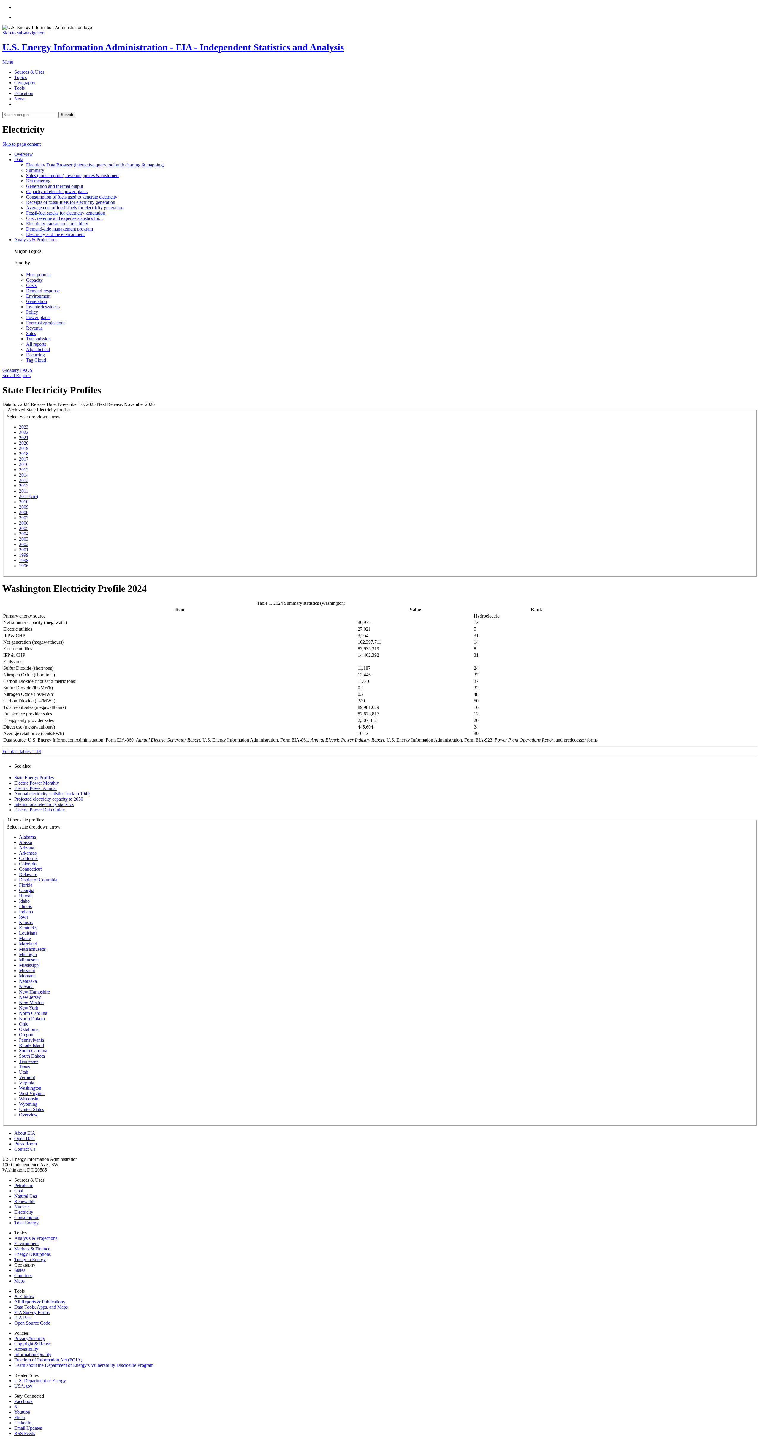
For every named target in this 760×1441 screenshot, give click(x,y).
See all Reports (16, 375)
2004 (23, 533)
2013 (23, 480)
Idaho (24, 901)
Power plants (38, 317)
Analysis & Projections (35, 239)
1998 (23, 560)
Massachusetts (32, 949)
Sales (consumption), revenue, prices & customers (72, 175)
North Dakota (32, 1018)
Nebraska (28, 981)
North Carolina (33, 1013)
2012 (23, 485)
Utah (23, 1072)
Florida (25, 885)
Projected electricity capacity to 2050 (48, 799)
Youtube (22, 1412)
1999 (23, 555)
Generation (36, 301)
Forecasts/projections (45, 322)
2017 (23, 458)
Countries (23, 1275)
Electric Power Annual (35, 788)
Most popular (38, 274)
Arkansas (28, 853)
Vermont (27, 1077)
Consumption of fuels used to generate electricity (71, 196)
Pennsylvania (31, 1039)
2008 (23, 512)
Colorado (28, 863)
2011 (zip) (28, 496)
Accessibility (26, 1349)
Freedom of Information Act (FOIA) (48, 1359)
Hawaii (26, 895)
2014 (23, 474)
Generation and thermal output (54, 186)
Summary (35, 170)
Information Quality (32, 1354)
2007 (23, 517)
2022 (23, 432)
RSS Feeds (24, 1433)
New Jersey (30, 997)
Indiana (26, 911)
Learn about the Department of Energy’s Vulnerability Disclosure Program (83, 1365)
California (28, 858)
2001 (23, 549)
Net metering (38, 180)
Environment (38, 296)
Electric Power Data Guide (39, 809)
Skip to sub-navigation (23, 32)
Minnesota (29, 959)
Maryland (28, 943)
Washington (30, 1088)
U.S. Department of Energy (40, 1380)
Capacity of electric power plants (57, 191)
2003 (23, 539)
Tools (19, 88)
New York (28, 1007)
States (19, 1270)
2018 (23, 453)
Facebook (23, 1401)
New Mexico (31, 1002)
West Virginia (32, 1093)
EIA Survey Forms (32, 1312)
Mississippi (29, 965)
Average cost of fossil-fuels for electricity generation (75, 207)
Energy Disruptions (32, 1254)
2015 (23, 469)
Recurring (35, 354)
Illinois (25, 906)
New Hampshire (34, 991)
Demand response (43, 290)
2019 (23, 448)
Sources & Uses (29, 71)
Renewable (24, 1201)
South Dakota (32, 1055)
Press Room (25, 1143)
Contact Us (24, 1149)
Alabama (27, 836)
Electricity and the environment (55, 234)
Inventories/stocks (43, 306)
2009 (23, 507)
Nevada (26, 986)
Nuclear (21, 1206)
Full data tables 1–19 (21, 751)
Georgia (26, 890)
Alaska (25, 842)
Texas (24, 1066)
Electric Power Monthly (36, 782)
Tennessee (28, 1061)
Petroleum (23, 1185)
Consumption (26, 1217)
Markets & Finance (32, 1248)
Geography (24, 82)
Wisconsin (28, 1098)
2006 (23, 523)
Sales (31, 333)
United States (31, 1109)
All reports (36, 344)
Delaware (28, 874)
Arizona (26, 847)
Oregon (26, 1034)
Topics (20, 77)
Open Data (24, 1138)
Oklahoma (29, 1029)
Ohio (23, 1023)
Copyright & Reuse (32, 1343)
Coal (18, 1190)
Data (18, 159)
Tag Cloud (36, 360)
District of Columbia (38, 879)
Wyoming (28, 1104)
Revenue (34, 328)
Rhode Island (31, 1045)
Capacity (34, 280)
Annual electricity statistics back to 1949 (52, 793)
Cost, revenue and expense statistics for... (64, 218)
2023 (23, 426)
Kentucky (28, 927)
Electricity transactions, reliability (57, 223)
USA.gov (23, 1385)
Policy (32, 312)
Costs (31, 285)
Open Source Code (32, 1323)
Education (23, 93)
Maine (25, 938)
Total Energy (26, 1222)
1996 (23, 565)
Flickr (19, 1417)
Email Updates (28, 1428)
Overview (23, 154)
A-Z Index (24, 1296)
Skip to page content (21, 144)
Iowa (23, 917)
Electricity (23, 1212)
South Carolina (33, 1050)
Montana (27, 975)
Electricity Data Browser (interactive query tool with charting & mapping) (95, 164)
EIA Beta (23, 1317)
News (19, 98)
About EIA (24, 1133)
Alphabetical (38, 349)
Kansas (26, 922)
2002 (23, 544)
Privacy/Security (29, 1338)
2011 (23, 490)
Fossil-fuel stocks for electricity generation (65, 212)
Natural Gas (25, 1196)
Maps (19, 1280)
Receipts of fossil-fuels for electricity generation (70, 202)
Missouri (27, 970)
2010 (23, 501)
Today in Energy (30, 1259)
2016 (23, 464)
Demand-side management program (59, 228)
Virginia (26, 1082)
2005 (23, 528)
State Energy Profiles (34, 777)
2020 (23, 442)
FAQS (26, 370)
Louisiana (28, 933)
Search (67, 114)
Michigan (28, 954)
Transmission (38, 338)
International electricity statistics (44, 804)
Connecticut (30, 869)
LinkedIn (22, 1422)
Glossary (11, 370)
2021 (23, 437)
